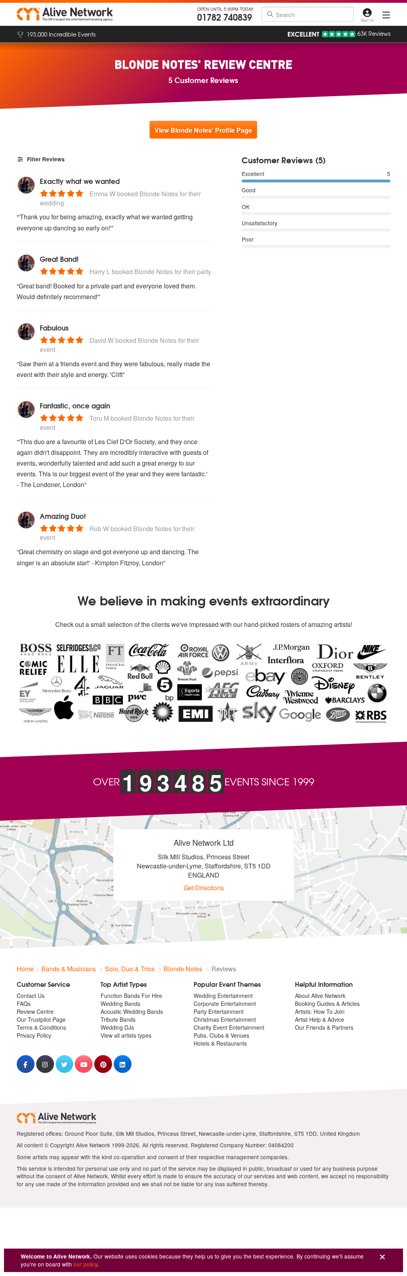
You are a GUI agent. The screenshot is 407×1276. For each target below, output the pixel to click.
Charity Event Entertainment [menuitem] (229, 1027)
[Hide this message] (382, 1257)
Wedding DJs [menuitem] (117, 1027)
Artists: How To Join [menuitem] (320, 1011)
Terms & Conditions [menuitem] (41, 1027)
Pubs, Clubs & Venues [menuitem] (221, 1035)
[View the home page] (65, 14)
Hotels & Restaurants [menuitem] (220, 1043)
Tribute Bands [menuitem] (118, 1019)
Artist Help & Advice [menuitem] (319, 1019)
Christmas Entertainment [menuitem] (225, 1019)
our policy (85, 1264)
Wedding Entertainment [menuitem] (223, 996)
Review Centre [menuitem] (35, 1011)
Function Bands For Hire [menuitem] (131, 996)
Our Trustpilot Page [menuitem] (41, 1019)
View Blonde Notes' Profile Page (203, 130)
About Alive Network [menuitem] (320, 996)
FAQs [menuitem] (24, 1003)
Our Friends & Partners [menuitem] (324, 1027)
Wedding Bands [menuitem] (120, 1003)
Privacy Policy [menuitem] (34, 1035)
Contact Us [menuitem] (31, 996)
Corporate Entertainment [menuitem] (225, 1003)
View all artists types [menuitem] (126, 1035)
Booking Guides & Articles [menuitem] (327, 1003)
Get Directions (204, 887)
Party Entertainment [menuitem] (219, 1011)
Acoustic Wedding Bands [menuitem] (132, 1011)
